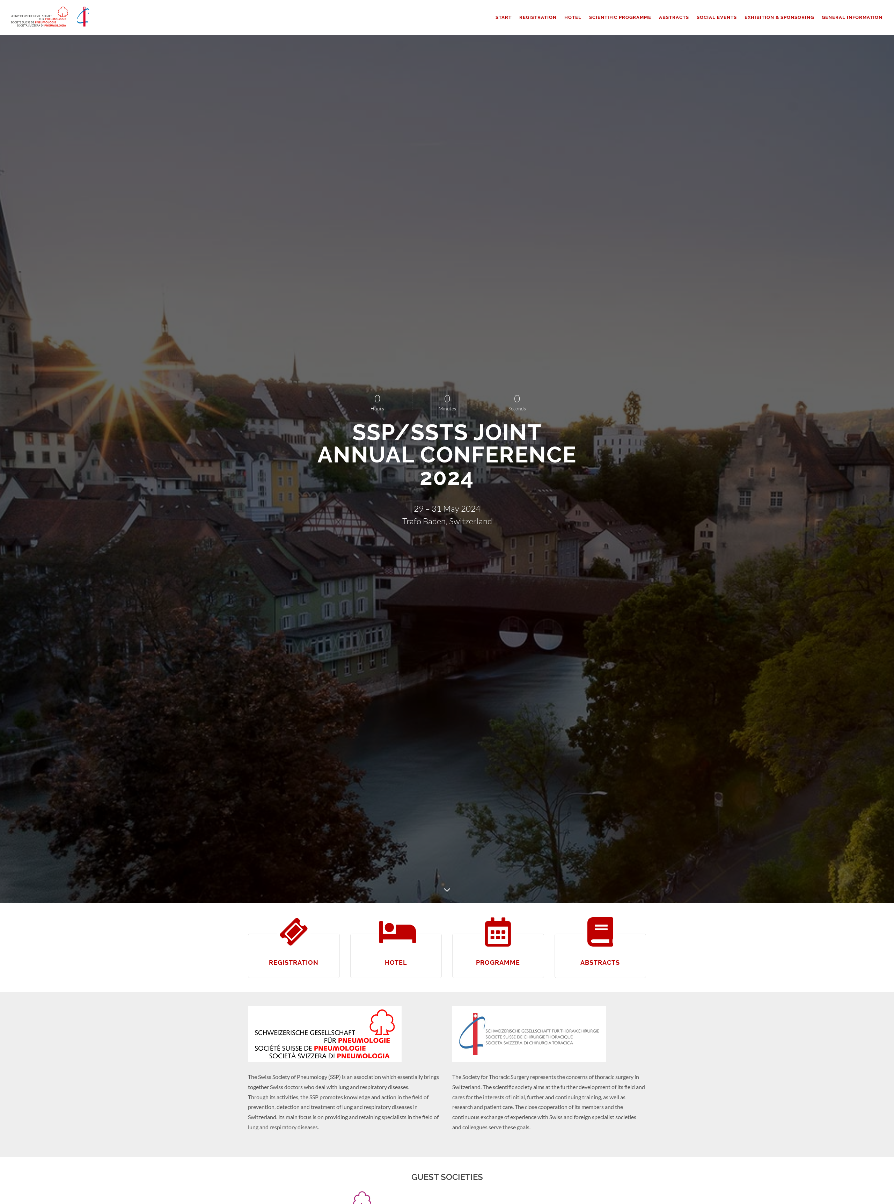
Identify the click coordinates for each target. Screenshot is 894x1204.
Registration (293, 962)
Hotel (396, 962)
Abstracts (600, 962)
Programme (498, 962)
